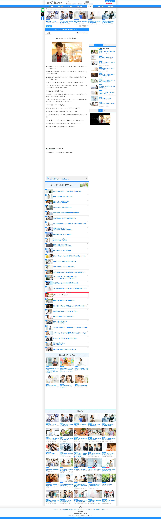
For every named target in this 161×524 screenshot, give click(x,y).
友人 (75, 3)
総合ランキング (107, 45)
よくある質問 (65, 509)
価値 (92, 3)
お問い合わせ (104, 509)
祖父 (80, 3)
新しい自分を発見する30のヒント (63, 9)
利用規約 (71, 509)
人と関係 (50, 9)
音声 (104, 110)
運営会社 (98, 509)
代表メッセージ (57, 509)
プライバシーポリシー (79, 509)
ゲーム (69, 3)
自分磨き (54, 9)
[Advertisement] (67, 137)
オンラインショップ (90, 509)
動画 (100, 110)
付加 (86, 3)
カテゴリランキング (98, 45)
